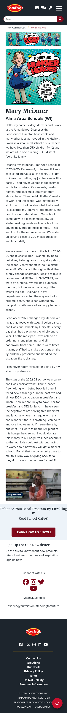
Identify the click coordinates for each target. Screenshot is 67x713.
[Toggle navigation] (59, 8)
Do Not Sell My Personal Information (34, 682)
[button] (33, 485)
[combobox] (33, 19)
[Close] (59, 708)
